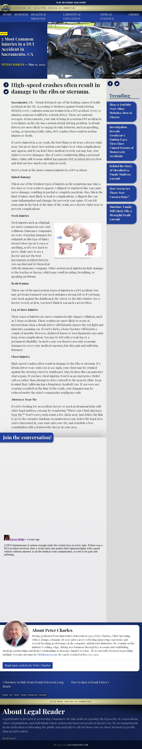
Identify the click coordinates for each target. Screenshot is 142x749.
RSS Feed (58, 2)
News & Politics (107, 16)
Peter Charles (12, 64)
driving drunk (5, 695)
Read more (9, 738)
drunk (11, 695)
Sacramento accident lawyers (29, 260)
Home (7, 14)
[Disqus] (53, 488)
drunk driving (23, 695)
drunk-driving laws (43, 695)
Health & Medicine (38, 16)
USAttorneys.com (47, 654)
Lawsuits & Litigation (72, 16)
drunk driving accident (32, 695)
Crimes (133, 14)
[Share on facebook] (6, 84)
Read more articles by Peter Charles (27, 665)
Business (21, 14)
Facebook (67, 2)
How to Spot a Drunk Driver (89, 682)
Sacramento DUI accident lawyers (74, 159)
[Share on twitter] (6, 91)
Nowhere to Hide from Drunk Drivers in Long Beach (33, 684)
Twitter (80, 2)
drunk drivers (16, 695)
